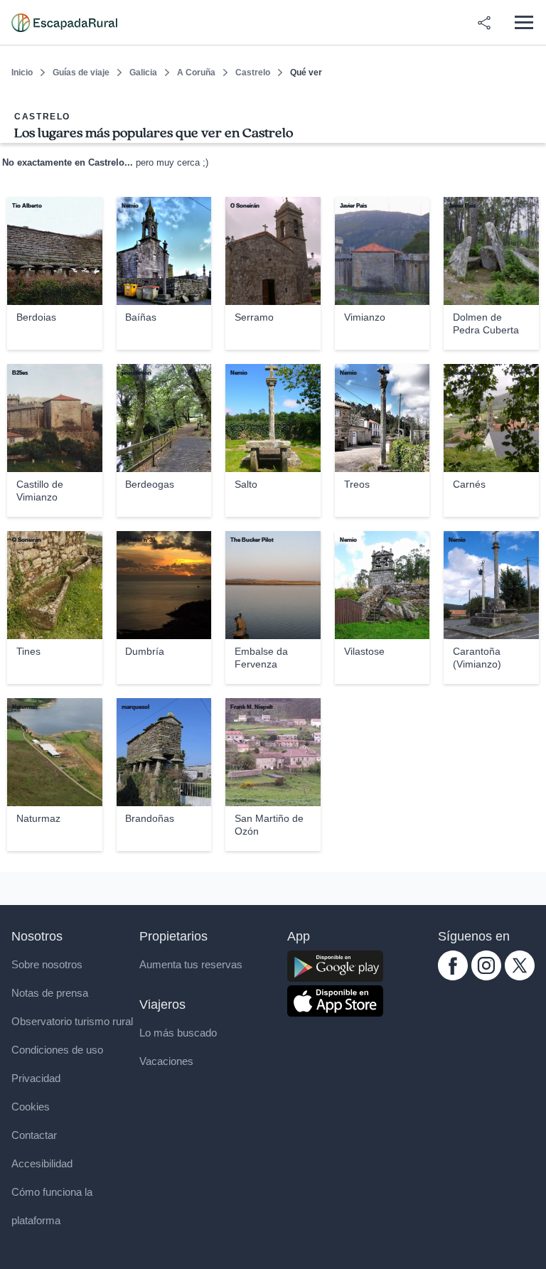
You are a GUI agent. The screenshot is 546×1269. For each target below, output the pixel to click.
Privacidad (35, 1078)
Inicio (22, 72)
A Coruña (196, 72)
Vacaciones (166, 1061)
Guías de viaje (81, 72)
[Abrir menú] (523, 22)
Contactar (34, 1135)
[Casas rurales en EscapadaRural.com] (64, 23)
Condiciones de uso (57, 1050)
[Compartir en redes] (484, 23)
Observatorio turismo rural (72, 1021)
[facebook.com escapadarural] (453, 976)
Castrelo (252, 72)
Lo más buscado (178, 1033)
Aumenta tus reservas (190, 964)
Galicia (143, 72)
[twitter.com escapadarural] (520, 976)
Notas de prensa (49, 993)
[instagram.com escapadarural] (486, 976)
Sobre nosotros (46, 964)
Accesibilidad (42, 1163)
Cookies (30, 1107)
